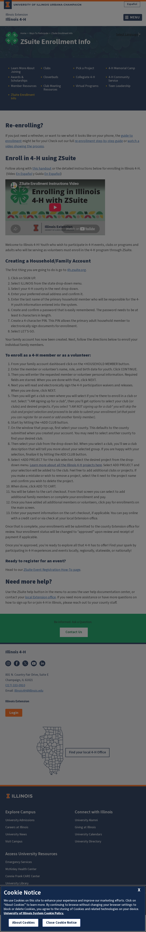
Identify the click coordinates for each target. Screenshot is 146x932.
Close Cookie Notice (61, 922)
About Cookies (23, 922)
